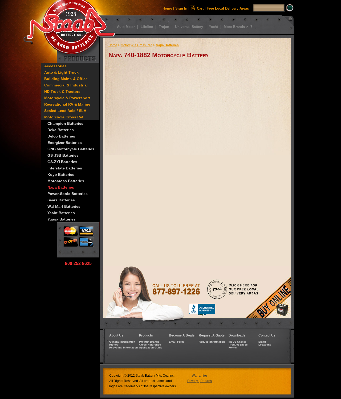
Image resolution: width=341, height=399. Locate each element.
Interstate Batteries (64, 168)
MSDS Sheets (237, 341)
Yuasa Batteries (61, 219)
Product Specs (238, 344)
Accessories (55, 66)
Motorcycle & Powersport (67, 98)
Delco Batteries (61, 136)
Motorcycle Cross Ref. (64, 117)
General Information (122, 341)
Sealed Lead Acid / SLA (65, 111)
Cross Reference (150, 344)
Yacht (213, 27)
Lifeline (147, 27)
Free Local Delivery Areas (228, 8)
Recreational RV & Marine (67, 104)
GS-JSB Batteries (63, 155)
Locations (264, 344)
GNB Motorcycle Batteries (70, 149)
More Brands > (236, 27)
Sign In (181, 8)
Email (262, 341)
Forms (233, 347)
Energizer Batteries (64, 142)
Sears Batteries (61, 200)
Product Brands (149, 341)
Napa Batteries (60, 187)
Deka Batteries (60, 130)
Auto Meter (126, 27)
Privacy (193, 381)
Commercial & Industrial (66, 85)
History (114, 344)
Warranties (200, 375)
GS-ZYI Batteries (62, 162)
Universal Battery (189, 27)
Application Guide (150, 347)
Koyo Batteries (60, 174)
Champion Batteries (65, 123)
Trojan (164, 27)
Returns (206, 381)
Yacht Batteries (61, 213)
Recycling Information (123, 347)
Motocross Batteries (65, 181)
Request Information (212, 341)
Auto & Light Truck (61, 72)
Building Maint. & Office (66, 79)
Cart (200, 8)
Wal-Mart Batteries (63, 206)
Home (167, 8)
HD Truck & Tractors (62, 91)
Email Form (176, 341)
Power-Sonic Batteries (67, 194)
